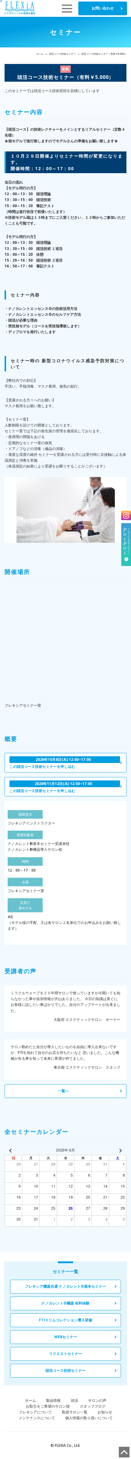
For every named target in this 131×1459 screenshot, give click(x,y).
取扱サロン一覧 (74, 1412)
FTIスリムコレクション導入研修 (65, 1320)
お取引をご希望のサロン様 (48, 1406)
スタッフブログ (92, 1406)
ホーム (40, 53)
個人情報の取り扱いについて (89, 1417)
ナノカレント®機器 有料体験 (65, 1303)
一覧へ (63, 1090)
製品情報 (53, 1400)
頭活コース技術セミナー (62, 53)
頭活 (74, 1400)
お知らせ (104, 1412)
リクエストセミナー (65, 1353)
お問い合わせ (103, 8)
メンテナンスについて (37, 1417)
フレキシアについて (35, 1412)
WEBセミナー (65, 1336)
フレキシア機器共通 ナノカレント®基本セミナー (65, 1286)
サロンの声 (97, 1400)
